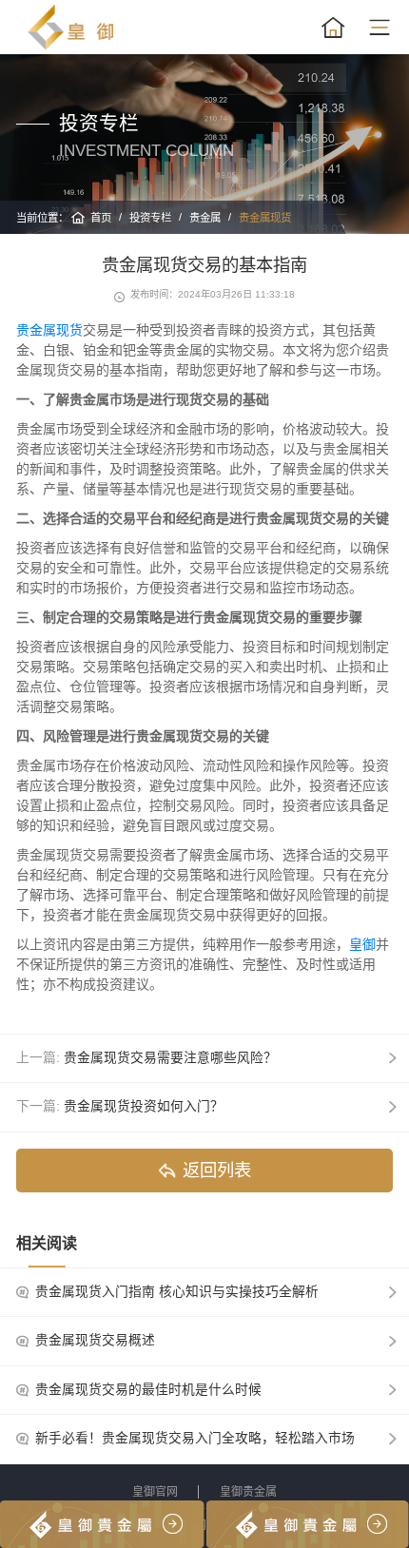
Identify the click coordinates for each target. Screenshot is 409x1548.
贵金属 (205, 217)
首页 (100, 217)
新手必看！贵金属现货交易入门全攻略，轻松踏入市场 (195, 1438)
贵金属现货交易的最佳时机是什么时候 (148, 1390)
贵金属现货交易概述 (95, 1340)
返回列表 (217, 1170)
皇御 (362, 944)
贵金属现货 (265, 217)
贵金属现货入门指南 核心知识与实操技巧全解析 (177, 1292)
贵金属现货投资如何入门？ (144, 1106)
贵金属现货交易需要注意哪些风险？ (170, 1058)
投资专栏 (150, 217)
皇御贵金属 (248, 1492)
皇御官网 (155, 1492)
